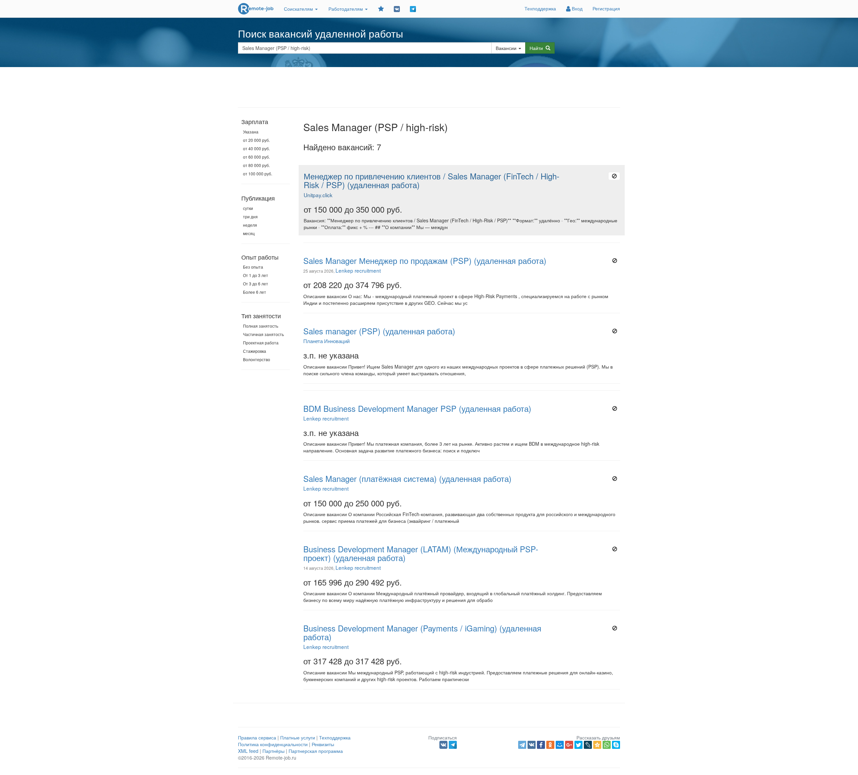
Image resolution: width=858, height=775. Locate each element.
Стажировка (254, 351)
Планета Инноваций (326, 340)
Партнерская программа (316, 751)
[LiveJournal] (588, 745)
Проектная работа (261, 342)
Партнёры (273, 751)
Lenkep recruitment (358, 270)
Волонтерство (256, 359)
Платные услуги (297, 737)
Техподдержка (540, 8)
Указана (250, 131)
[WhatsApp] (607, 745)
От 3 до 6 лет (255, 283)
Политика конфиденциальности (273, 744)
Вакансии (506, 48)
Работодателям (346, 8)
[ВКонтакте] (532, 745)
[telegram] (522, 745)
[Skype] (616, 745)
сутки (248, 208)
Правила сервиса (257, 737)
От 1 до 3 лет (255, 275)
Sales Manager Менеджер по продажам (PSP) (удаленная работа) (424, 260)
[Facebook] (541, 745)
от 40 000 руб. (256, 148)
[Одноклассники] (550, 745)
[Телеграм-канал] (413, 8)
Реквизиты (323, 744)
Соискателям (299, 8)
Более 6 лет (254, 292)
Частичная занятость (263, 334)
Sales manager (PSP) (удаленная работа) (379, 331)
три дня (250, 216)
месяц (249, 233)
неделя (250, 225)
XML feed (248, 751)
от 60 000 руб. (256, 157)
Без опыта (253, 267)
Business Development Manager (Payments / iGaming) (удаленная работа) (422, 632)
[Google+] (569, 745)
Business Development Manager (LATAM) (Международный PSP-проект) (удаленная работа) (420, 553)
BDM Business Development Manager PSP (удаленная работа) (417, 408)
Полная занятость (260, 326)
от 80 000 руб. (256, 165)
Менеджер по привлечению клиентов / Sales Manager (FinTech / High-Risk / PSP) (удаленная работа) (431, 180)
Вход (576, 8)
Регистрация (606, 8)
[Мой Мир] (560, 745)
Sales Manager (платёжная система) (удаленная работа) (407, 478)
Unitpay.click (318, 195)
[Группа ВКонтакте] (397, 8)
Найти (538, 48)
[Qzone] (597, 745)
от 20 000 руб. (256, 140)
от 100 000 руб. (257, 173)
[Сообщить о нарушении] (614, 176)
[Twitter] (578, 745)
